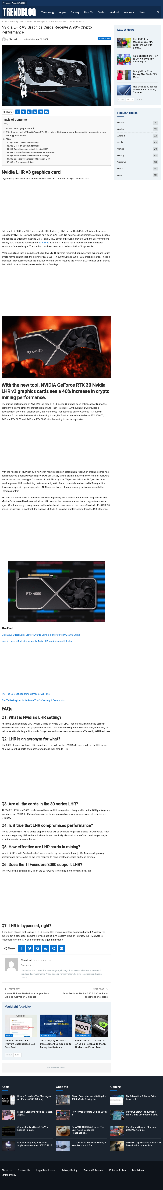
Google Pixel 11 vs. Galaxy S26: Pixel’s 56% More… (145, 74)
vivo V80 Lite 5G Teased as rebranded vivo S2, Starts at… (145, 89)
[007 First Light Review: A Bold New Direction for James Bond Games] (117, 1146)
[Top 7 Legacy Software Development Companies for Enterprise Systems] (56, 1026)
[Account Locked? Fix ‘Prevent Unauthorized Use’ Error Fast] (21, 1026)
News (142, 12)
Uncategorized (104, 38)
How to (88, 12)
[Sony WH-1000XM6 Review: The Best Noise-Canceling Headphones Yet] (63, 1131)
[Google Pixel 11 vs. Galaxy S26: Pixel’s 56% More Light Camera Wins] (124, 75)
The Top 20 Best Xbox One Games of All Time (26, 693)
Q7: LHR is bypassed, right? (22, 162)
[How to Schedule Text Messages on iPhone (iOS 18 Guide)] (8, 1100)
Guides (102, 12)
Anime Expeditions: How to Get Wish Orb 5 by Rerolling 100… (145, 59)
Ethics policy (9, 1174)
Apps (119, 175)
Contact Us (24, 1170)
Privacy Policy (69, 1170)
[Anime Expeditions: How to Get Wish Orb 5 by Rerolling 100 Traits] (124, 59)
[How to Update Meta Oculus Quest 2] (63, 1115)
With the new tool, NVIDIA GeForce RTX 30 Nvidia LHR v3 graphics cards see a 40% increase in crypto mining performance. (56, 134)
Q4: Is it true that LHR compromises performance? (32, 152)
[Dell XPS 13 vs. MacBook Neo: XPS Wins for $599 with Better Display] (124, 43)
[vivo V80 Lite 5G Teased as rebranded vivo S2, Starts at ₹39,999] (124, 90)
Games (120, 149)
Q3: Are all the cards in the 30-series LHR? (29, 149)
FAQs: (8, 139)
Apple (62, 12)
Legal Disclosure (45, 1170)
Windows (129, 12)
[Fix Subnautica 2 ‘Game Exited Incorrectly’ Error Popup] (117, 1100)
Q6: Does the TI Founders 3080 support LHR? (30, 159)
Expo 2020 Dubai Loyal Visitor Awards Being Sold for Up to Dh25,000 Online (41, 634)
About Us (7, 1170)
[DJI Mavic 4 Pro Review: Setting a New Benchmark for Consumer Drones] (63, 1146)
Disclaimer (138, 1170)
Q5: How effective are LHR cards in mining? (29, 156)
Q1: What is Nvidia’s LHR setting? (24, 142)
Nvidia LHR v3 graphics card (20, 128)
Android (114, 12)
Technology (47, 12)
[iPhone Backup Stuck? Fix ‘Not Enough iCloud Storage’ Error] (8, 1131)
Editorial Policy (117, 1170)
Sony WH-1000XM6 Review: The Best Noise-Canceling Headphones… (88, 1130)
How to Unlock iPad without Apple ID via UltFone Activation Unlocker (37, 641)
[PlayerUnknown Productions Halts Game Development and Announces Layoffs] (117, 1115)
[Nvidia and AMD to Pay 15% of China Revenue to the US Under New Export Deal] (91, 1026)
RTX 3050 (44, 242)
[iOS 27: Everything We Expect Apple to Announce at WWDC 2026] (8, 1146)
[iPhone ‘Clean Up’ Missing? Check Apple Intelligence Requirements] (8, 1115)
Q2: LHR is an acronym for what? (24, 146)
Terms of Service (93, 1170)
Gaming (75, 12)
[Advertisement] (56, 205)
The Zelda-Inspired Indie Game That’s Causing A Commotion (33, 700)
